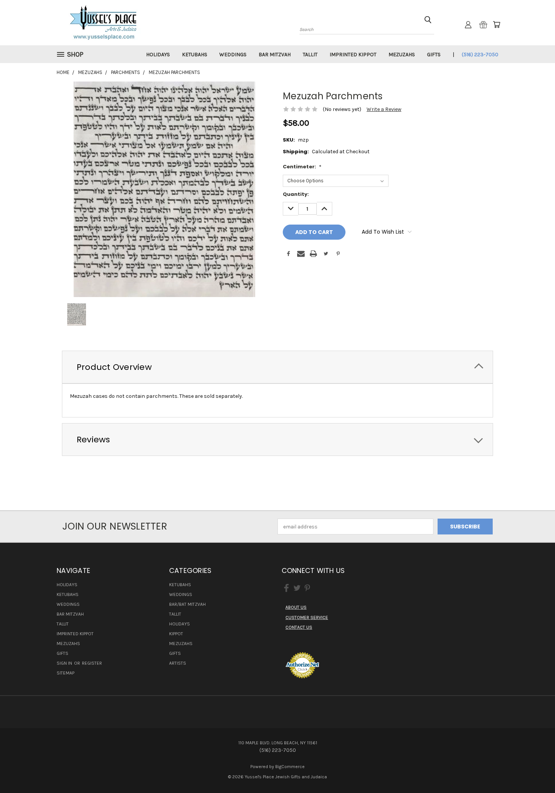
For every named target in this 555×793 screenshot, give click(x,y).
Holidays (158, 54)
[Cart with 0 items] (496, 24)
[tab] (277, 367)
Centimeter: (302, 166)
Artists (177, 663)
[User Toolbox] (468, 24)
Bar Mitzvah (275, 54)
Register (92, 663)
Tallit (310, 54)
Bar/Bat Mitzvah (187, 604)
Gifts (434, 54)
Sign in (65, 663)
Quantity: (296, 194)
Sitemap (65, 673)
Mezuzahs (401, 54)
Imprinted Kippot (353, 54)
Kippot (176, 633)
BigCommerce (290, 766)
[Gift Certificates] (483, 24)
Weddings (233, 54)
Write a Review (384, 109)
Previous (535, 769)
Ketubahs (194, 54)
